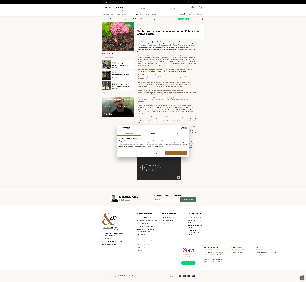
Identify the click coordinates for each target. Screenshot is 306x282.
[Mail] (108, 53)
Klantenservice (192, 2)
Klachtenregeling (142, 223)
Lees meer (115, 67)
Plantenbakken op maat (196, 217)
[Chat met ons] (110, 53)
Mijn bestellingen (167, 220)
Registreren (166, 223)
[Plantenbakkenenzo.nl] (114, 8)
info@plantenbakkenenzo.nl (112, 2)
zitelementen (151, 14)
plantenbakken (107, 14)
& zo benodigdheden (125, 14)
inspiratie (191, 14)
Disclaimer (140, 250)
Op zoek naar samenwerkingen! (147, 220)
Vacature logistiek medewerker (147, 217)
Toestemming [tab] (129, 133)
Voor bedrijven (180, 2)
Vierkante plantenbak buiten (195, 226)
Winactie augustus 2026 (144, 241)
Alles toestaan (176, 153)
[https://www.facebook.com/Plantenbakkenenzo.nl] (112, 53)
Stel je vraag (110, 114)
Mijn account (169, 214)
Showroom (169, 2)
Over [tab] (177, 133)
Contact (139, 238)
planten (139, 14)
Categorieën (194, 214)
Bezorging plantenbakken (145, 226)
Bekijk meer (106, 93)
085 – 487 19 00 (130, 2)
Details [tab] (153, 133)
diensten (200, 14)
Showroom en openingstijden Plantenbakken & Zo (146, 230)
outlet (161, 14)
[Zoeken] (174, 8)
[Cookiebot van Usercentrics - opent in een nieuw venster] (180, 128)
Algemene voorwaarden (144, 244)
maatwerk (181, 14)
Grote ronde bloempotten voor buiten (194, 232)
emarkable (143, 276)
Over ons (201, 2)
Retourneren (141, 234)
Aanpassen (152, 153)
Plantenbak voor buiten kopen (195, 221)
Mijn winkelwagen (168, 217)
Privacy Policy (141, 247)
